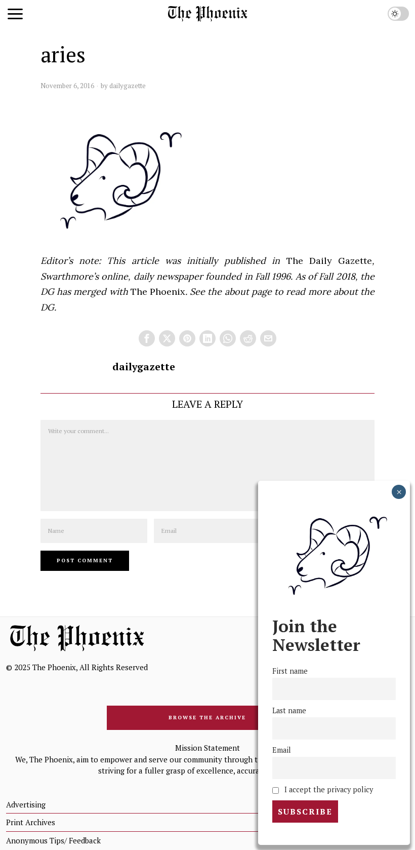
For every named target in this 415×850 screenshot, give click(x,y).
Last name (289, 710)
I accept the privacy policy (327, 789)
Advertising (26, 804)
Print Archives (30, 822)
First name (290, 671)
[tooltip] (147, 338)
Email (281, 750)
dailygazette (127, 85)
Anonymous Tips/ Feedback (53, 840)
